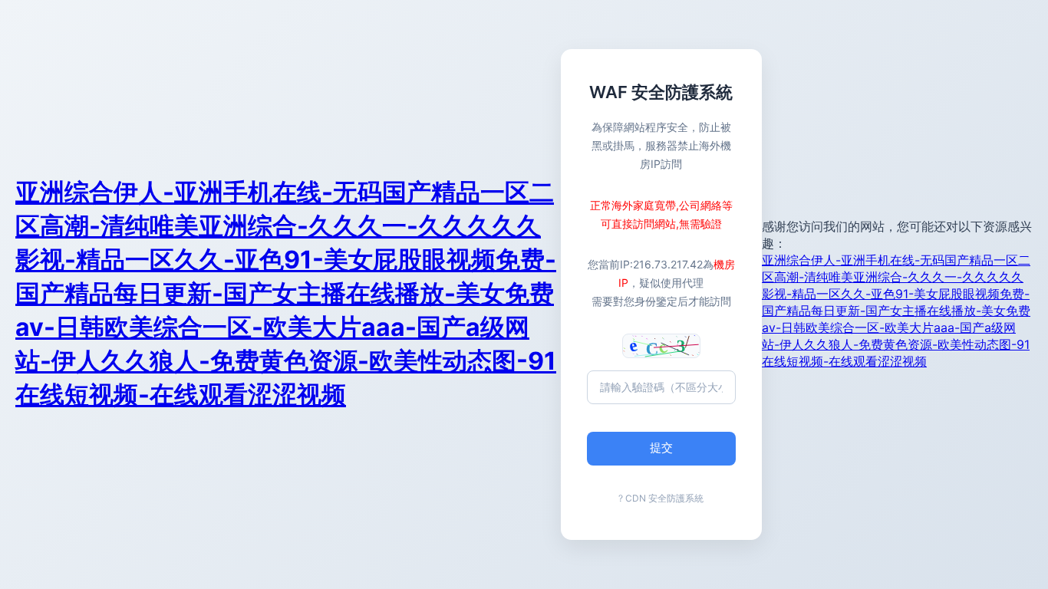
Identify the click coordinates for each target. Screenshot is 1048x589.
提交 (661, 447)
